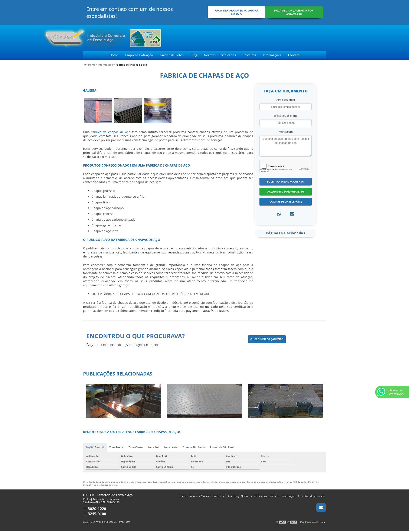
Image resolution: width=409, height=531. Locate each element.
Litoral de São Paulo (222, 447)
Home (113, 55)
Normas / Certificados (220, 55)
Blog (193, 55)
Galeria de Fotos (172, 55)
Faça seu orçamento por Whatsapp (294, 12)
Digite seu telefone (285, 116)
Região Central (95, 447)
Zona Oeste (135, 447)
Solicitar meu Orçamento (285, 181)
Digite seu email (285, 100)
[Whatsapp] (279, 214)
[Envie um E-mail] (321, 507)
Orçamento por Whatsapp (286, 191)
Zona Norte (116, 447)
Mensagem (286, 132)
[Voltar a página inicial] (60, 37)
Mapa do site (317, 496)
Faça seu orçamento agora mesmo (236, 12)
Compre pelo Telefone (285, 201)
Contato (294, 55)
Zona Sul (153, 447)
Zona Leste (170, 447)
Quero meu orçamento (267, 339)
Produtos (249, 55)
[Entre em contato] (292, 214)
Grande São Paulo (194, 447)
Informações (272, 55)
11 (94, 509)
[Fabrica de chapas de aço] (98, 110)
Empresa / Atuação (139, 55)
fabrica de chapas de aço (110, 132)
